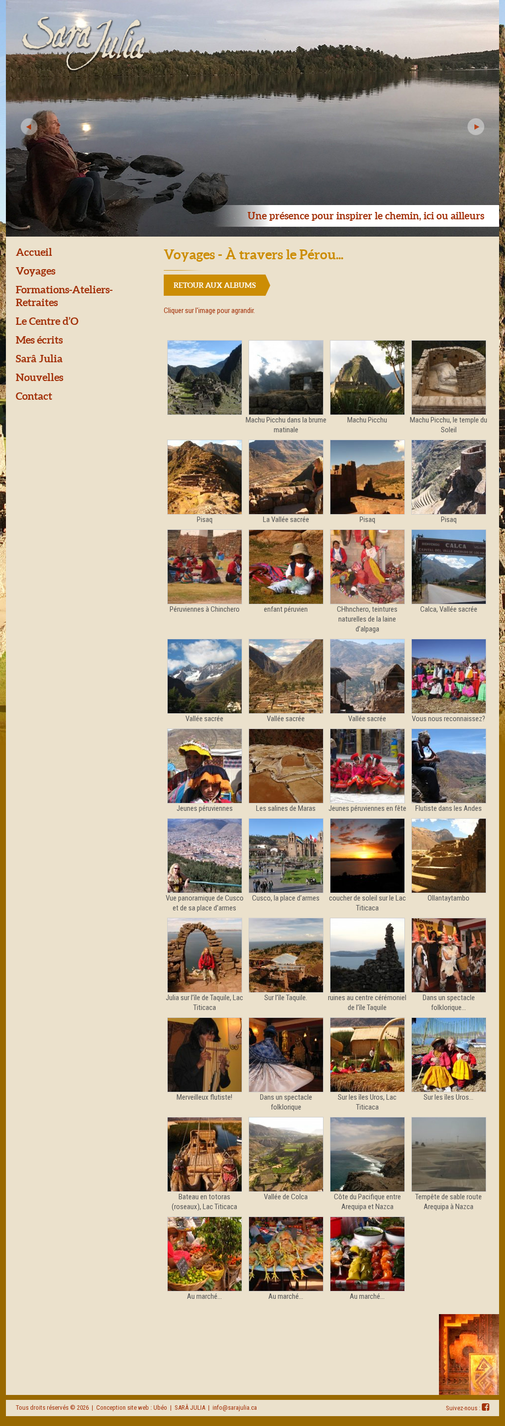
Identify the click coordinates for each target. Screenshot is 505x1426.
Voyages (35, 271)
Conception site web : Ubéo (131, 1407)
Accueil (34, 252)
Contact (34, 396)
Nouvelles (39, 377)
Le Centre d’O (47, 321)
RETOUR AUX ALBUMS (215, 285)
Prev (29, 126)
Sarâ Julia (39, 358)
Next (476, 126)
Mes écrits (39, 340)
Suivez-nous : (464, 1408)
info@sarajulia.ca (235, 1407)
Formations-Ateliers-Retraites (64, 295)
